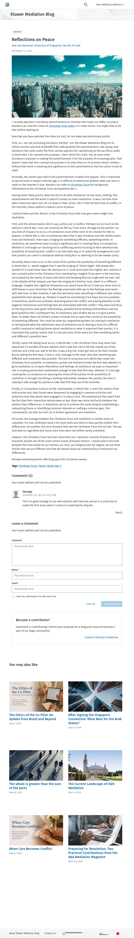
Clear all (90, 604)
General (17, 31)
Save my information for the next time (36, 596)
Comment (17, 540)
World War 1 (54, 465)
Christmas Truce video (62, 125)
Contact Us (50, 933)
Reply (118, 512)
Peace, (42, 465)
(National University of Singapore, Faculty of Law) (51, 45)
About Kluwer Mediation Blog (24, 933)
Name (15, 569)
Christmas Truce (80, 184)
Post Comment (111, 604)
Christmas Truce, (28, 465)
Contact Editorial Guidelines (101, 637)
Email (15, 583)
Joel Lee (16, 45)
